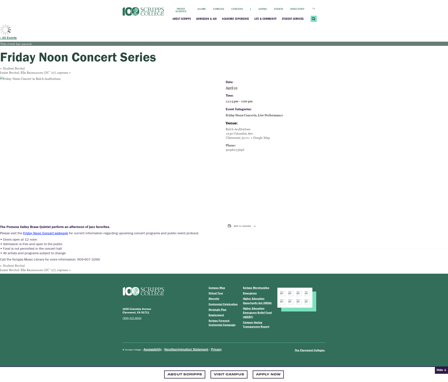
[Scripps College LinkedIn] (282, 302)
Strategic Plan (217, 309)
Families (218, 8)
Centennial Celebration (223, 304)
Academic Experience (235, 19)
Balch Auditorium (238, 129)
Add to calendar (242, 225)
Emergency (250, 293)
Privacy (216, 349)
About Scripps (182, 19)
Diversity (214, 298)
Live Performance (270, 115)
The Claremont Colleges (310, 350)
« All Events (8, 37)
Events (278, 8)
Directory (297, 8)
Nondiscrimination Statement (186, 349)
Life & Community (265, 19)
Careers (237, 8)
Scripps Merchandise (256, 287)
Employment (216, 315)
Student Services (293, 19)
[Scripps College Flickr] (291, 302)
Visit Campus (229, 374)
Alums (201, 8)
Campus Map (217, 287)
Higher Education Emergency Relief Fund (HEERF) (257, 313)
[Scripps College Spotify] (299, 302)
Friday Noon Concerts (241, 115)
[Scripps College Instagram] (282, 293)
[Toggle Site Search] (314, 19)
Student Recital (12, 68)
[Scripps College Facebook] (299, 293)
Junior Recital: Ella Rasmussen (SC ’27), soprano (35, 72)
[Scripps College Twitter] (307, 293)
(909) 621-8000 (131, 318)
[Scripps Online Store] (307, 302)
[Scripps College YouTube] (291, 293)
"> (313, 8)
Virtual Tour (216, 293)
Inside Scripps (181, 10)
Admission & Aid (206, 19)
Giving (262, 8)
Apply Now (268, 374)
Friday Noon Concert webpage (45, 233)
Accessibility (153, 349)
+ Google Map (260, 137)
